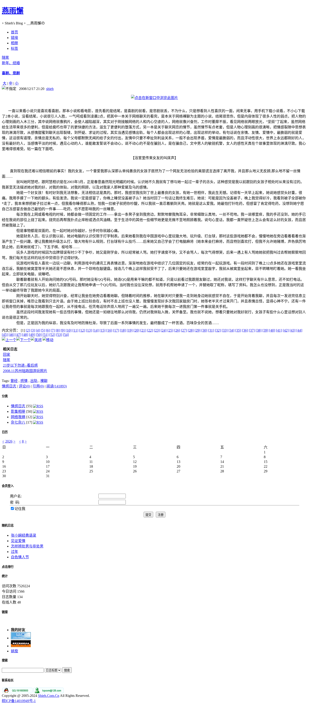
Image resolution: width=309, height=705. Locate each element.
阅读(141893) (56, 386)
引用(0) (38, 386)
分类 (5, 396)
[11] (75, 330)
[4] (38, 330)
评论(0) (24, 386)
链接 (5, 612)
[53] (59, 335)
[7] (53, 330)
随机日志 (8, 525)
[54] (66, 335)
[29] (197, 330)
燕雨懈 (13, 11)
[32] (218, 330)
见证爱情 (18, 541)
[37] (252, 330)
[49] (32, 335)
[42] (286, 330)
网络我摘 (18, 417)
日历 (5, 432)
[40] (272, 330)
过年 (14, 552)
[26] (177, 330)
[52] (52, 335)
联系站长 (8, 680)
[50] (39, 335)
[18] (123, 330)
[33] (225, 330)
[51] (45, 335)
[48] (25, 335)
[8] (58, 330)
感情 (24, 381)
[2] (28, 330)
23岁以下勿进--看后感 (20, 365)
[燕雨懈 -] (21, 636)
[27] (184, 330)
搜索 (5, 660)
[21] (143, 330)
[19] (130, 330)
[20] (136, 330)
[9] (63, 330)
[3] (33, 330)
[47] (18, 335)
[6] (48, 330)
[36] (245, 330)
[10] (68, 330)
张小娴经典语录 (23, 535)
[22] (150, 330)
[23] (157, 330)
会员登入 (8, 486)
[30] (204, 330)
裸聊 (44, 381)
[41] (279, 330)
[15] (102, 330)
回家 (6, 354)
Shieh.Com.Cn (48, 696)
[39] (265, 330)
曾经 (14, 381)
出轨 (34, 381)
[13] (89, 330)
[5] (43, 330)
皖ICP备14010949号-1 (19, 701)
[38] (258, 330)
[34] (231, 330)
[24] (163, 330)
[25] (170, 330)
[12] (82, 330)
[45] (5, 335)
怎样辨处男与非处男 (27, 546)
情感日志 (9, 386)
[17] (116, 330)
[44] (299, 330)
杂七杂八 (18, 422)
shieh (50, 89)
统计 (5, 576)
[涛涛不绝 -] (21, 644)
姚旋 (14, 649)
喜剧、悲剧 (11, 73)
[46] (11, 335)
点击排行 (8, 566)
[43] (292, 330)
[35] (238, 330)
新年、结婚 (11, 63)
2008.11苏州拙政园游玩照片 (25, 371)
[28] (191, 330)
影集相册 (18, 411)
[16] (109, 330)
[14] (96, 330)
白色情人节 (20, 557)
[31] (211, 330)
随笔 (5, 57)
